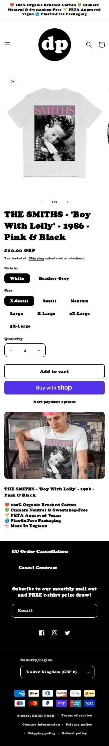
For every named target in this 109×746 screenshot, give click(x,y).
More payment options (54, 402)
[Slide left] (41, 202)
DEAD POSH (43, 716)
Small (49, 301)
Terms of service (76, 715)
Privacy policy (79, 724)
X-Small (19, 301)
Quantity (13, 339)
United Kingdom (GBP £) (51, 672)
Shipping (36, 258)
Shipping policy (42, 733)
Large (16, 313)
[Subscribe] (90, 611)
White (17, 278)
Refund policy (74, 733)
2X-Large (79, 313)
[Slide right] (67, 202)
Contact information (41, 724)
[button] (7, 44)
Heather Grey (54, 278)
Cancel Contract (38, 567)
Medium (80, 301)
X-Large (46, 313)
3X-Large (20, 326)
